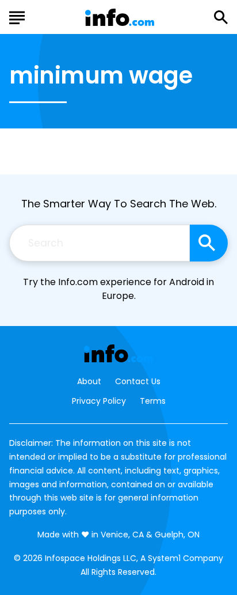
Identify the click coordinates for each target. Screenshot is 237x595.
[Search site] (209, 243)
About (89, 381)
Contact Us (137, 381)
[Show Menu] (17, 16)
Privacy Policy (99, 401)
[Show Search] (221, 17)
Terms (153, 401)
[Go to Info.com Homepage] (119, 17)
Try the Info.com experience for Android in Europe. (118, 288)
